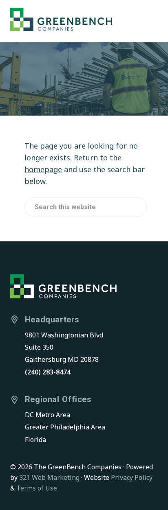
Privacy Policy (132, 477)
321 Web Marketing (49, 477)
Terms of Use (36, 488)
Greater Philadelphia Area (65, 426)
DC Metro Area (47, 414)
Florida (35, 439)
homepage (43, 169)
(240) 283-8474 (48, 372)
